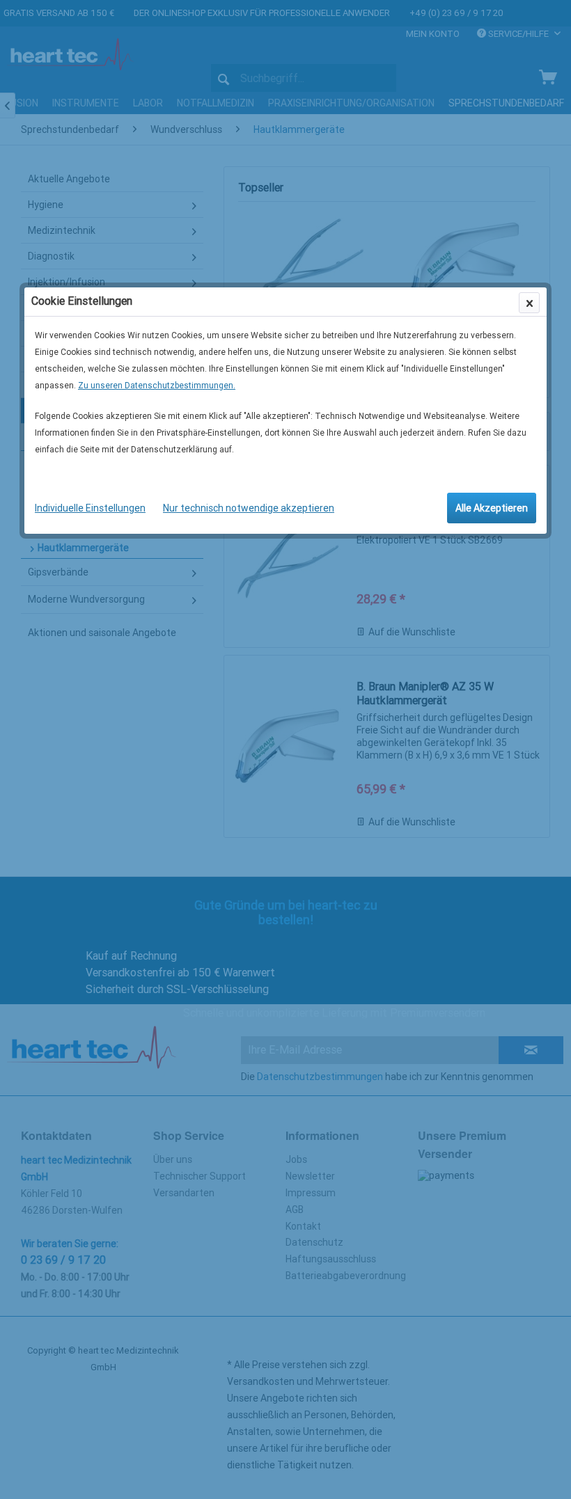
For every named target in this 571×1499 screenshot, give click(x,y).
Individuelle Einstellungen (90, 508)
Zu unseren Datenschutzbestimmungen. (156, 385)
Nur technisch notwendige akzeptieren (248, 508)
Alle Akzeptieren (491, 508)
